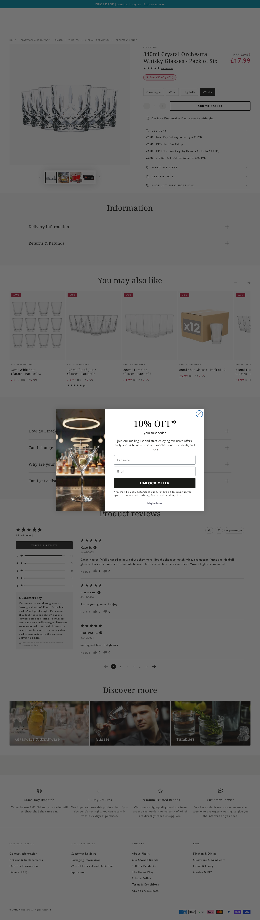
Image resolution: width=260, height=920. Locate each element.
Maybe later (154, 503)
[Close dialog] (199, 414)
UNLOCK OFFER (155, 483)
